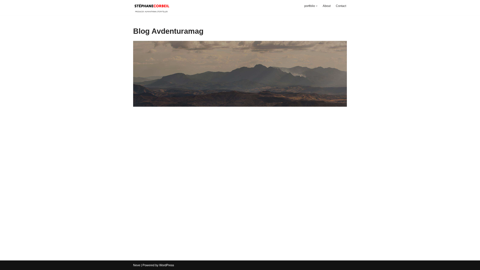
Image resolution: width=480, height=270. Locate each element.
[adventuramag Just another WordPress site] (152, 5)
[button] (316, 6)
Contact (341, 6)
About (327, 6)
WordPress (166, 265)
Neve (136, 265)
